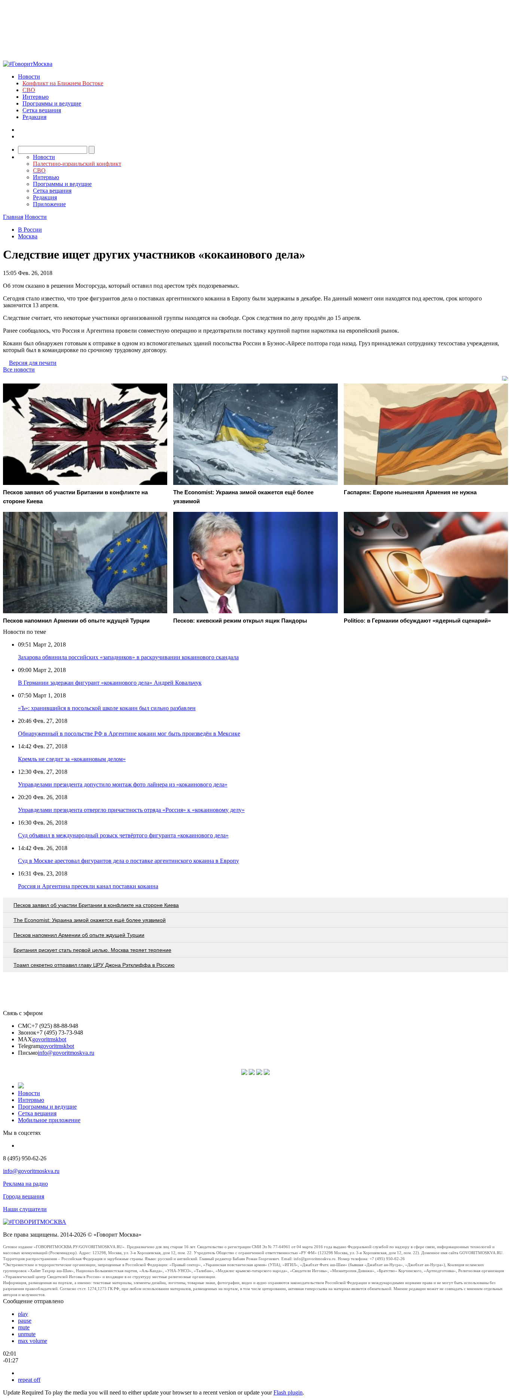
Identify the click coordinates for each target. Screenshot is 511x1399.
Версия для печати (32, 363)
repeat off (29, 1380)
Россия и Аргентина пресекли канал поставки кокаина (88, 886)
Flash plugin (288, 1392)
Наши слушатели (25, 1209)
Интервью (35, 97)
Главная (13, 217)
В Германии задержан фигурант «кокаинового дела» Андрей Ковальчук (110, 682)
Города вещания (23, 1196)
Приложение (49, 204)
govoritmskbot (49, 1039)
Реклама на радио (25, 1183)
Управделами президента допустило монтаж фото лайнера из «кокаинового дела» (122, 784)
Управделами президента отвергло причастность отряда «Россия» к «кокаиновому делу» (131, 810)
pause (24, 1320)
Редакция (34, 117)
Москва (27, 236)
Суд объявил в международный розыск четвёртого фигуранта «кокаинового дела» (123, 835)
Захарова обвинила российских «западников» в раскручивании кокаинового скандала (128, 657)
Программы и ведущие (51, 103)
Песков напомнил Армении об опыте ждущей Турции (78, 935)
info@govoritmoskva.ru (66, 1053)
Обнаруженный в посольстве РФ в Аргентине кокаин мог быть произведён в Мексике (129, 733)
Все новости (19, 369)
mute (24, 1327)
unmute (27, 1334)
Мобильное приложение (49, 1120)
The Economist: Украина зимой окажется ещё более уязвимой (89, 920)
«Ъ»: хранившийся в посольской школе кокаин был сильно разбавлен (107, 708)
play (23, 1314)
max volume (32, 1341)
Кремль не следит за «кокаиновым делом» (72, 759)
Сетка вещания (41, 110)
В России (30, 229)
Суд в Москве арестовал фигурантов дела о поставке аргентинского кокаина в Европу (128, 861)
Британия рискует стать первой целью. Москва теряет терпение (92, 950)
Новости (29, 76)
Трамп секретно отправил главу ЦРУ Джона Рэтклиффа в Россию (94, 965)
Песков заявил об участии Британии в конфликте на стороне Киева (96, 905)
